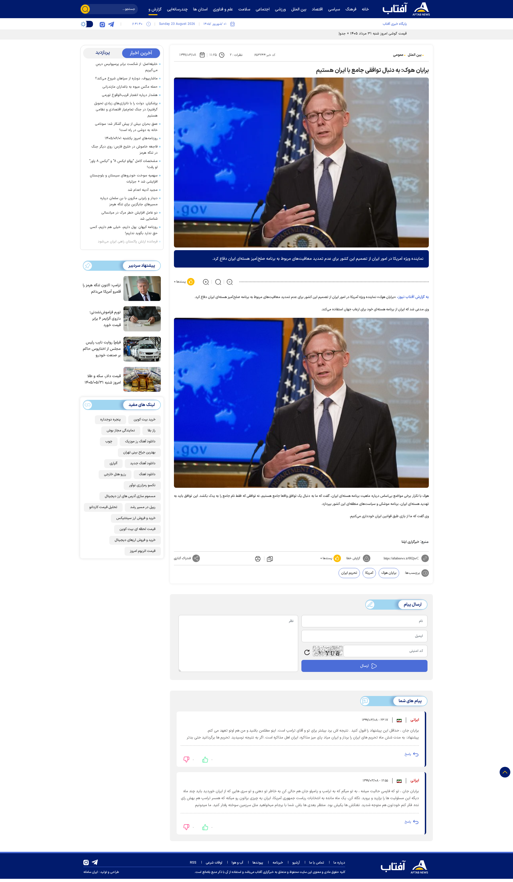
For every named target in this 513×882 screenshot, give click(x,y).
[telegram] (111, 24)
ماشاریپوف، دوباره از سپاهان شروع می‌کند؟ (126, 78)
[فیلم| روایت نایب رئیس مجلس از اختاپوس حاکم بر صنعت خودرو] (141, 349)
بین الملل (415, 55)
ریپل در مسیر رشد (143, 507)
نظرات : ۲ (236, 55)
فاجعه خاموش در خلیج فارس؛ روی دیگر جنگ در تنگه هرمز (124, 150)
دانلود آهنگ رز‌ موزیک (140, 441)
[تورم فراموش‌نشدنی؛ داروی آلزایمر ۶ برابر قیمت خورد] (141, 318)
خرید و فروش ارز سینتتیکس (136, 518)
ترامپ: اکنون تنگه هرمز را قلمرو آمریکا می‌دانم (102, 289)
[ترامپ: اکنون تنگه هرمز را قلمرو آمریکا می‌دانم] (141, 288)
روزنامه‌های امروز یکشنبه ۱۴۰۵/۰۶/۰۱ (131, 138)
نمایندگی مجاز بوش (121, 430)
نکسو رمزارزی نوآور (142, 485)
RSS (193, 862)
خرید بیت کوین (145, 419)
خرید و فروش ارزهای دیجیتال (135, 540)
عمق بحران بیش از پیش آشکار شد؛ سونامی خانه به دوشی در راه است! (126, 127)
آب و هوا (237, 862)
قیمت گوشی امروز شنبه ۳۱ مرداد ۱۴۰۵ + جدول (372, 33)
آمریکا (369, 573)
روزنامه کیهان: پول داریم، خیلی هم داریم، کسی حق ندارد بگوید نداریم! (124, 230)
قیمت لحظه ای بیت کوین (137, 529)
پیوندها (257, 862)
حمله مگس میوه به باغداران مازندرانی (130, 87)
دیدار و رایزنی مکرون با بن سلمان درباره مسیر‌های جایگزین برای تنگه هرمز (129, 201)
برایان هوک (389, 573)
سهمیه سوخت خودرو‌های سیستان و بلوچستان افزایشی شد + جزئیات (124, 178)
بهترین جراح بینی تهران (139, 452)
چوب (108, 441)
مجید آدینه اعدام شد (143, 190)
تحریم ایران (349, 573)
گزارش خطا (353, 558)
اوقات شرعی (214, 862)
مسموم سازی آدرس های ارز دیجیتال (130, 496)
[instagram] (102, 24)
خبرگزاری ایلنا (410, 542)
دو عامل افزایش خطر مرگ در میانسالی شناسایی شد (129, 216)
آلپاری (113, 463)
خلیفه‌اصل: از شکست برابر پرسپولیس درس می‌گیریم (127, 67)
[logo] (407, 8)
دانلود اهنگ (147, 474)
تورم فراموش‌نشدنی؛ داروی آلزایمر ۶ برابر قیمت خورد (105, 319)
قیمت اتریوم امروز (143, 551)
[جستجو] (85, 9)
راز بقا (152, 430)
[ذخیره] (270, 558)
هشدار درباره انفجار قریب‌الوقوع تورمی (130, 95)
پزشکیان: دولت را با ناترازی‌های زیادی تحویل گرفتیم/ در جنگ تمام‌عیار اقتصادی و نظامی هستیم (126, 109)
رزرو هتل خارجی (115, 474)
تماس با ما (316, 862)
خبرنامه (278, 862)
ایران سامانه (90, 872)
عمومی (398, 55)
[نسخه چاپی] (257, 558)
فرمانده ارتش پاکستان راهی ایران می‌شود (128, 241)
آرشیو (296, 862)
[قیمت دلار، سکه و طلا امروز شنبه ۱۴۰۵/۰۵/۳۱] (141, 379)
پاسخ (408, 754)
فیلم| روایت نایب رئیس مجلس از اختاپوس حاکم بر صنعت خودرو (102, 349)
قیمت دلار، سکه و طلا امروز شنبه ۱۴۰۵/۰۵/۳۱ (103, 379)
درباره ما (339, 862)
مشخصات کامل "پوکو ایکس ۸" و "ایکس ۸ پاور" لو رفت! (123, 164)
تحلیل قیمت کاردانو (103, 507)
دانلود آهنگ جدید (143, 463)
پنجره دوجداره (110, 419)
